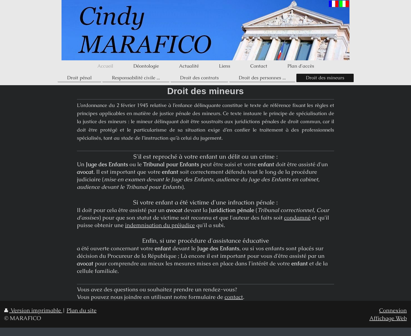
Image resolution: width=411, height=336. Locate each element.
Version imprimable (35, 310)
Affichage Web (388, 318)
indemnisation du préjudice (160, 225)
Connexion (393, 310)
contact (234, 297)
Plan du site (81, 310)
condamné (297, 217)
